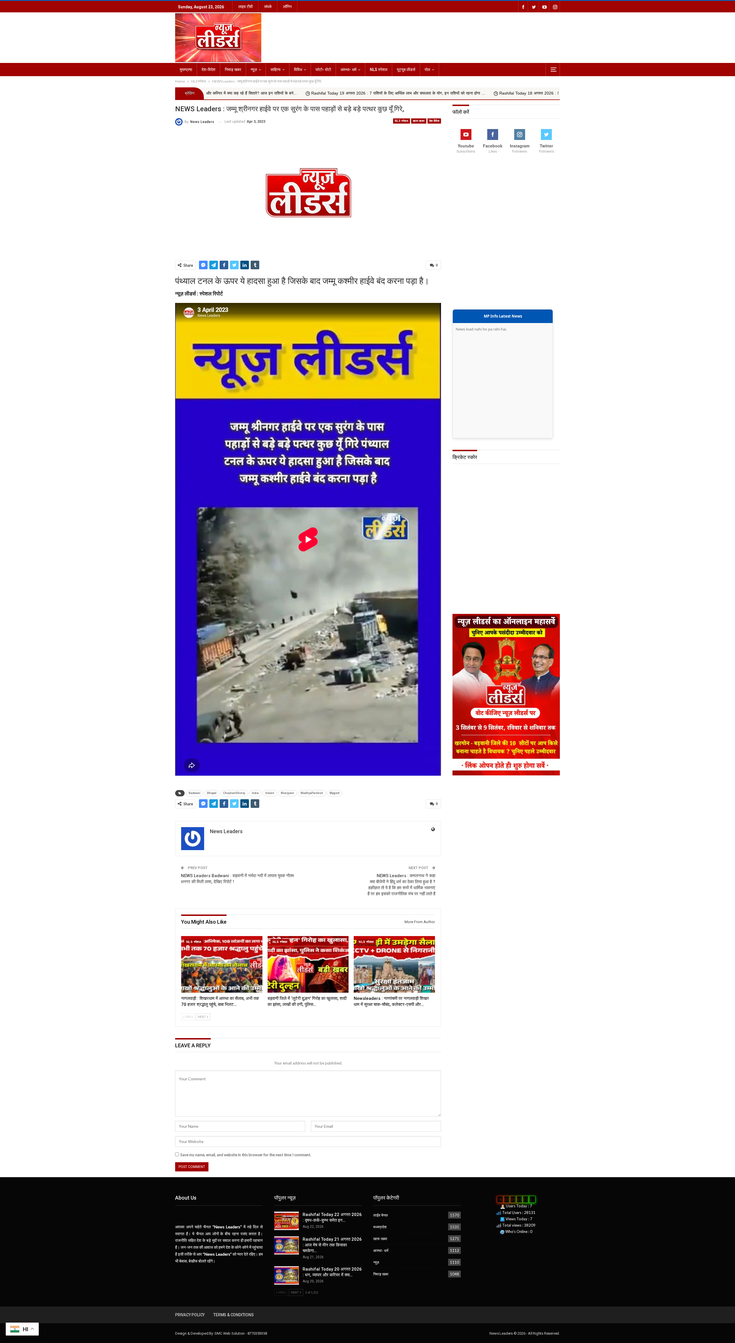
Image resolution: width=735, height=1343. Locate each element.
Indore (269, 793)
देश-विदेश (208, 69)
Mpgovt (334, 793)
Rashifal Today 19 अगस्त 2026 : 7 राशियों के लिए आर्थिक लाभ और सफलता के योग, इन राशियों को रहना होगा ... (281, 93)
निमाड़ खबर (233, 69)
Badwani (194, 793)
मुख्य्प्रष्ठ (186, 69)
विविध (298, 69)
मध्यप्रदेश (379, 1227)
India (255, 793)
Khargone (287, 793)
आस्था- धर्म (348, 69)
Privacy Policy (190, 1315)
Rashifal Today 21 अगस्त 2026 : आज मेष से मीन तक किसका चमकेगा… (332, 1245)
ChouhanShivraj (234, 793)
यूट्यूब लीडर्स (406, 69)
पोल (427, 69)
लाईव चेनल (380, 1215)
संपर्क (268, 6)
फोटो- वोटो (323, 69)
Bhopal (211, 793)
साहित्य (275, 69)
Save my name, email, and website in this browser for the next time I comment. (245, 1154)
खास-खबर (418, 120)
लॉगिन (287, 6)
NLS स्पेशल (378, 69)
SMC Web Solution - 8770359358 (240, 1333)
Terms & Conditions (233, 1315)
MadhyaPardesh (312, 793)
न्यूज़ (254, 69)
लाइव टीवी (245, 6)
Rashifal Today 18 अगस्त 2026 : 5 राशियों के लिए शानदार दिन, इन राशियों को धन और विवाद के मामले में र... (467, 93)
